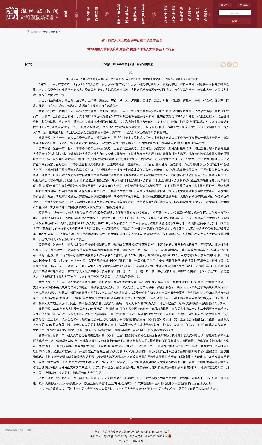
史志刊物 (189, 14)
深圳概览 (96, 14)
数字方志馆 (173, 14)
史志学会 (205, 14)
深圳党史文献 (118, 14)
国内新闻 (56, 32)
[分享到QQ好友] (235, 64)
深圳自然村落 (143, 14)
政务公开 (88, 14)
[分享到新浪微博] (230, 64)
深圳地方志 (127, 14)
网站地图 (137, 441)
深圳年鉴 (135, 14)
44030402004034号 (156, 436)
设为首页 (225, 5)
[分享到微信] (223, 64)
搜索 (234, 21)
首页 (65, 14)
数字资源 (181, 14)
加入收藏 (244, 5)
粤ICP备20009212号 (116, 436)
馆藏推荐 (197, 14)
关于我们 (124, 441)
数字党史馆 (165, 14)
